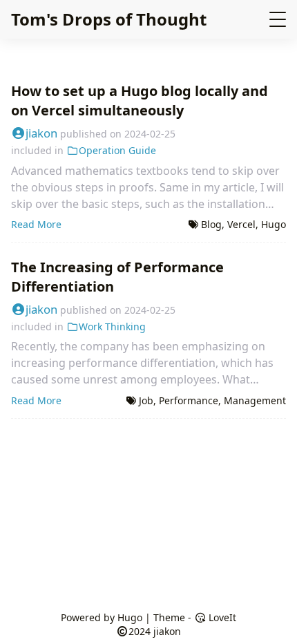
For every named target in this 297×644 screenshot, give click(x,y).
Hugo (273, 224)
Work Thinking (112, 326)
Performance (188, 400)
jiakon (41, 133)
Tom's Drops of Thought (109, 19)
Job (146, 400)
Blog (211, 224)
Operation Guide (117, 150)
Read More (36, 224)
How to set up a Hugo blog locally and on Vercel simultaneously (139, 101)
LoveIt (221, 617)
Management (255, 400)
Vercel (241, 224)
